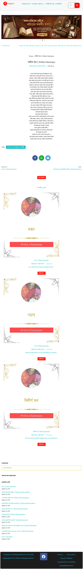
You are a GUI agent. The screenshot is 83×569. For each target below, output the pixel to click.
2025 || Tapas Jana (7, 537)
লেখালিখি (58, 4)
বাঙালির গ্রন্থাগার (37, 4)
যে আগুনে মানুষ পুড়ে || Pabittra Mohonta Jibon (15, 498)
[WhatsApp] (41, 158)
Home (31, 56)
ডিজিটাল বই (50, 4)
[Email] (48, 158)
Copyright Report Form (66, 565)
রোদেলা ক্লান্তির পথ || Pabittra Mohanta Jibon (15, 509)
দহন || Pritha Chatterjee (41, 260)
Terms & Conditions (66, 558)
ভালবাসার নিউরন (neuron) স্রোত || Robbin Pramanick (17, 531)
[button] (38, 4)
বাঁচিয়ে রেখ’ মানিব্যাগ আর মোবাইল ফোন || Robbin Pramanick (19, 525)
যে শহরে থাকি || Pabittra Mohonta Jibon (13, 514)
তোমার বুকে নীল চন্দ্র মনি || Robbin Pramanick (15, 520)
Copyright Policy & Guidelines (66, 562)
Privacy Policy (71, 554)
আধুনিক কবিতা (33, 66)
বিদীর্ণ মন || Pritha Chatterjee (41, 431)
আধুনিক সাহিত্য (41, 66)
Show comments (41, 177)
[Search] (77, 5)
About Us (60, 554)
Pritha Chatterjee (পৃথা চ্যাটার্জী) (16, 147)
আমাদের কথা (26, 4)
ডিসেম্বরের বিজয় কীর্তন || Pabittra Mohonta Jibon (16, 492)
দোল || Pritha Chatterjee (41, 346)
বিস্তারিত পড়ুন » (41, 274)
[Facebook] (35, 158)
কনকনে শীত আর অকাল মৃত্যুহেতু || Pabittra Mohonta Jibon (18, 503)
